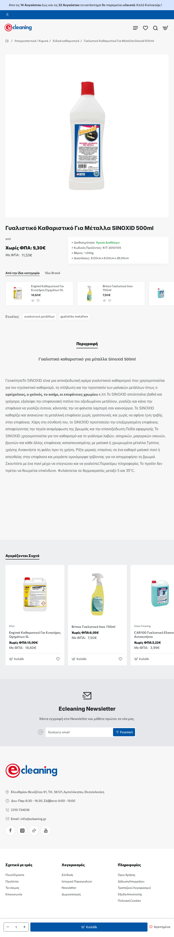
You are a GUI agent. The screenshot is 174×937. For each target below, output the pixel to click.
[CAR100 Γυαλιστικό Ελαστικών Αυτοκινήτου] (161, 293)
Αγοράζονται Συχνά (22, 555)
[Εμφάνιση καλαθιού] (165, 27)
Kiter (12, 626)
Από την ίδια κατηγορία (22, 273)
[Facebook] (10, 830)
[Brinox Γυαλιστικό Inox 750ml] (89, 293)
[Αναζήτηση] (155, 27)
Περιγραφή (87, 343)
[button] (88, 927)
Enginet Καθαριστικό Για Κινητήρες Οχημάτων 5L (47, 288)
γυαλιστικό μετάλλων (39, 316)
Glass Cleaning (142, 626)
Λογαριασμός (73, 865)
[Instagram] (22, 830)
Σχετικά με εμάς (18, 865)
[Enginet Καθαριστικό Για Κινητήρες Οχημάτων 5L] (17, 293)
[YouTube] (46, 830)
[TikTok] (34, 830)
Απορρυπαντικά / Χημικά (31, 41)
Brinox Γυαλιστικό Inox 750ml (118, 288)
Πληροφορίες (129, 865)
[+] (24, 927)
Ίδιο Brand (52, 273)
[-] (8, 927)
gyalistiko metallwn (74, 316)
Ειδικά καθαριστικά (66, 41)
